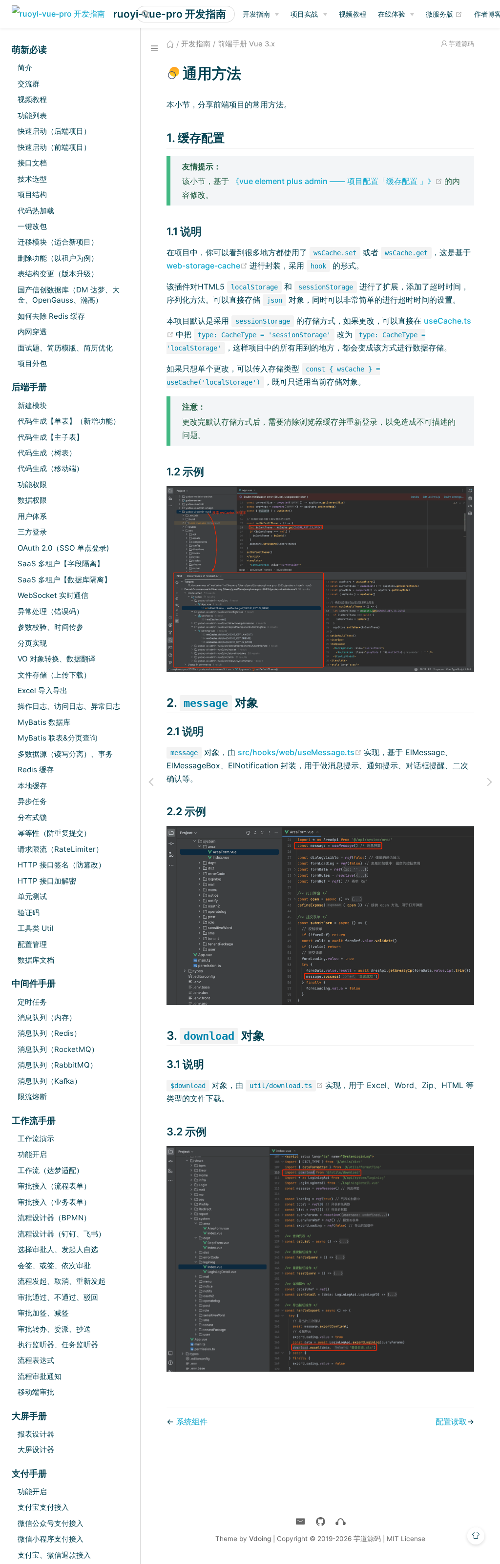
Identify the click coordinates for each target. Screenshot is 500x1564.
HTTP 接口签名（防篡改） (61, 864)
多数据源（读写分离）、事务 (65, 754)
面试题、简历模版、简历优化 (65, 347)
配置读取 (451, 1421)
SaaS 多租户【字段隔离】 (61, 563)
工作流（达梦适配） (50, 1170)
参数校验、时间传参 (50, 627)
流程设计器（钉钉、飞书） (61, 1233)
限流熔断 (32, 1096)
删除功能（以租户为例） (58, 258)
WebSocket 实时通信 (53, 595)
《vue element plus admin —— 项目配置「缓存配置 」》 (337, 181)
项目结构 (32, 194)
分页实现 (32, 643)
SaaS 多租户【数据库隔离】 (64, 579)
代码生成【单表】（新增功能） (69, 421)
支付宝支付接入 (43, 1507)
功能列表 (32, 115)
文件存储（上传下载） (54, 674)
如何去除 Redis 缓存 (51, 316)
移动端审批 (36, 1392)
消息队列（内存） (47, 1017)
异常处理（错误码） (50, 611)
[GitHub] (321, 1522)
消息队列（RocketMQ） (58, 1049)
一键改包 (32, 226)
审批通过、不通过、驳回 (58, 1297)
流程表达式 (36, 1360)
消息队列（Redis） (49, 1033)
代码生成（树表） (47, 452)
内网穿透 (32, 331)
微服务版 (444, 13)
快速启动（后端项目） (54, 131)
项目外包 (32, 363)
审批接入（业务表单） (54, 1202)
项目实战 (304, 14)
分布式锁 (32, 817)
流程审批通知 (40, 1376)
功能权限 (32, 484)
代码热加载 (36, 210)
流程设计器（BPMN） (54, 1217)
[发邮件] (301, 1522)
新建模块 (32, 405)
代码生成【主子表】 (50, 437)
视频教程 (352, 14)
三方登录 (32, 531)
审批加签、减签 (43, 1312)
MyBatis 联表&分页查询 (57, 737)
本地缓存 (32, 785)
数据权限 (32, 500)
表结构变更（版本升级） (58, 273)
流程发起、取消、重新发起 (61, 1281)
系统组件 (192, 1421)
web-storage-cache (208, 265)
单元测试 (32, 896)
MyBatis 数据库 (44, 722)
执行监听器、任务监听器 (58, 1344)
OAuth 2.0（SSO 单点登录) (63, 548)
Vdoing (260, 1539)
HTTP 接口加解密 (47, 880)
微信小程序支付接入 (50, 1538)
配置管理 (32, 944)
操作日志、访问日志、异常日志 (69, 706)
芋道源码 (461, 44)
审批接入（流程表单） (54, 1186)
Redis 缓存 (36, 769)
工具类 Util (36, 928)
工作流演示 (36, 1138)
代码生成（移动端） (50, 468)
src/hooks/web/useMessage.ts (301, 752)
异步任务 (32, 801)
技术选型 (32, 179)
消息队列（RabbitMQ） (57, 1065)
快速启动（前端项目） (54, 147)
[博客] (341, 1522)
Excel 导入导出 (42, 690)
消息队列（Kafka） (50, 1081)
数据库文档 (36, 960)
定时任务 (32, 1002)
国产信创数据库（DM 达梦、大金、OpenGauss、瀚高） (69, 295)
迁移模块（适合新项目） (58, 242)
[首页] (170, 44)
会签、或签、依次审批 (54, 1265)
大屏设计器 (36, 1449)
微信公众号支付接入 (50, 1523)
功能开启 (32, 1154)
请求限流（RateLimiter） (60, 849)
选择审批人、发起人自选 (58, 1249)
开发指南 (256, 14)
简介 (25, 67)
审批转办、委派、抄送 (54, 1329)
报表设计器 (36, 1434)
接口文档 (32, 162)
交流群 (29, 83)
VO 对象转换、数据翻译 (57, 658)
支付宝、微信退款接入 (54, 1555)
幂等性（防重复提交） (54, 833)
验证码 (29, 912)
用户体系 (32, 516)
